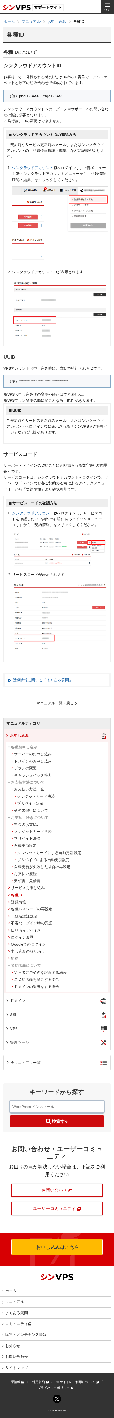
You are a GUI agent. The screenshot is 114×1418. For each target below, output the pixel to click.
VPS (13, 1029)
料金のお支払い (27, 824)
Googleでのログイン (28, 944)
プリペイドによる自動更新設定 (43, 860)
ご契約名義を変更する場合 (36, 979)
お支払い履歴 (25, 874)
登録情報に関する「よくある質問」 (43, 680)
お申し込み (19, 735)
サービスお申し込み (28, 888)
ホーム (10, 1291)
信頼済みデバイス (26, 930)
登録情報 (18, 902)
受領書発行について (31, 810)
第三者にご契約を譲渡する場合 (40, 972)
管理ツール (19, 1042)
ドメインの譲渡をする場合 (36, 986)
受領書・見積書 (27, 881)
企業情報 (14, 1382)
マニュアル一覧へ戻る (55, 703)
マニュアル (14, 1302)
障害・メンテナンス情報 (26, 1334)
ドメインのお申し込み (32, 761)
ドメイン (17, 1001)
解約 (14, 958)
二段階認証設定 (24, 916)
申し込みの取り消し (28, 951)
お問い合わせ (54, 1190)
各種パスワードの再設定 (31, 909)
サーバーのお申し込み (32, 754)
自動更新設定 (25, 845)
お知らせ (12, 1346)
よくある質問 (16, 1313)
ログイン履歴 (22, 937)
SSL (13, 1015)
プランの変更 (25, 768)
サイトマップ (16, 1368)
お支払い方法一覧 (29, 789)
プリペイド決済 (30, 803)
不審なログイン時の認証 (31, 923)
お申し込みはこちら (57, 1247)
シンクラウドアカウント (32, 168)
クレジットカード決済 (36, 796)
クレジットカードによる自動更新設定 (49, 853)
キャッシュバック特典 (32, 775)
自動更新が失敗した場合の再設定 (42, 867)
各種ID (16, 895)
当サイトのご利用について (76, 1382)
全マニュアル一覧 (26, 1063)
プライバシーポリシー (54, 1388)
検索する (60, 1121)
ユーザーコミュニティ (55, 1208)
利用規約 (39, 1382)
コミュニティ (16, 1324)
